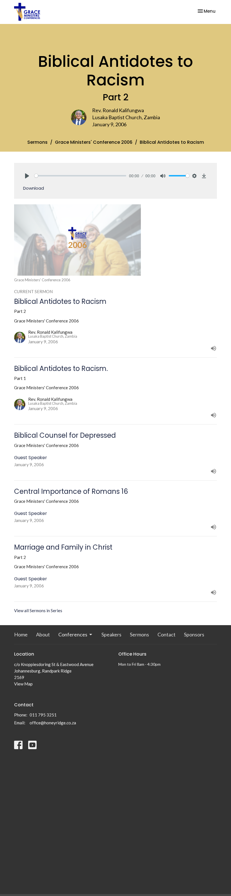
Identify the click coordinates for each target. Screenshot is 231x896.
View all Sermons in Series (38, 610)
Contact (166, 634)
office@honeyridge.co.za (53, 722)
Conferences (72, 634)
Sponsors (194, 634)
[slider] (80, 175)
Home (21, 634)
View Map (23, 683)
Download (33, 188)
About (43, 634)
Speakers (111, 634)
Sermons (37, 142)
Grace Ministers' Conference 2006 (93, 142)
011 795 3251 (43, 714)
